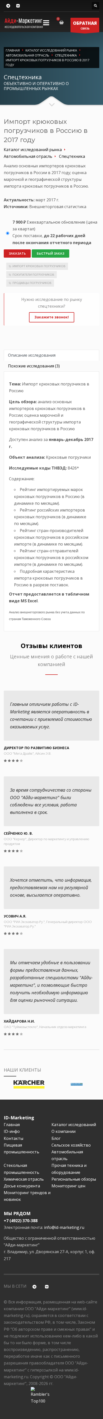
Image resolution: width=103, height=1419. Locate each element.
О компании (64, 1131)
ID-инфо (12, 1131)
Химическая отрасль (24, 1179)
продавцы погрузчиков (32, 283)
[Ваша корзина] (62, 22)
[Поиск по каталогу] (95, 6)
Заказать (17, 253)
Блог (56, 1138)
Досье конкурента (22, 1186)
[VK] (18, 6)
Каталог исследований (74, 1124)
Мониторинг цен (68, 1186)
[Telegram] (8, 6)
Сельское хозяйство (71, 1145)
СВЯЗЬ (85, 25)
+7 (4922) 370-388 (21, 1220)
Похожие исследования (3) (34, 366)
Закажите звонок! (51, 317)
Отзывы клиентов (51, 645)
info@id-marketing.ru (64, 1227)
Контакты (13, 1138)
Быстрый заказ (50, 253)
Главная (12, 1124)
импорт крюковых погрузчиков (39, 266)
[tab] (51, 355)
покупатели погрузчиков (33, 274)
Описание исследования (32, 355)
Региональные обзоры (74, 1179)
